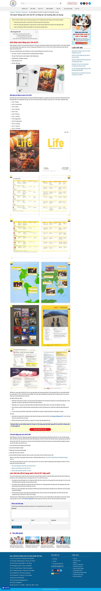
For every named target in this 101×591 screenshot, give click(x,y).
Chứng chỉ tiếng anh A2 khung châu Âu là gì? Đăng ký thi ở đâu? (81, 60)
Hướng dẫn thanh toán (58, 563)
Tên (13, 520)
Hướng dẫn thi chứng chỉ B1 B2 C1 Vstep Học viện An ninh (32, 546)
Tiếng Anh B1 (24, 12)
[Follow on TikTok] (84, 3)
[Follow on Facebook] (81, 3)
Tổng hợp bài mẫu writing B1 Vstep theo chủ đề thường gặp (63, 546)
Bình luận (14, 508)
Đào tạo (40, 8)
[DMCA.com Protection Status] (55, 573)
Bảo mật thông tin (77, 576)
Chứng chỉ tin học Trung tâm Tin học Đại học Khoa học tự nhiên (81, 73)
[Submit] (60, 3)
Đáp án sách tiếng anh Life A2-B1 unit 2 (21, 468)
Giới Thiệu (32, 8)
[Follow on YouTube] (87, 3)
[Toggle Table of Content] (35, 32)
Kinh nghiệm (49, 8)
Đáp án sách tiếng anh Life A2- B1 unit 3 (21, 470)
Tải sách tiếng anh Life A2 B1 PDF (25, 37)
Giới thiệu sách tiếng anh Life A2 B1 (22, 34)
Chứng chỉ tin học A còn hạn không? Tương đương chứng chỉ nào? (80, 65)
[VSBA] (14, 3)
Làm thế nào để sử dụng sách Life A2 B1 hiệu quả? (25, 38)
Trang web (53, 520)
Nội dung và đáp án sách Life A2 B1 (25, 35)
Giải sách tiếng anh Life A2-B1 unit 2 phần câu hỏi (24, 465)
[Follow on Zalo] (89, 3)
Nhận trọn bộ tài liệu (40, 429)
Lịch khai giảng (68, 8)
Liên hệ (54, 561)
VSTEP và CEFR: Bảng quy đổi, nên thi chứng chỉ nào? (81, 56)
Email (33, 520)
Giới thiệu (55, 559)
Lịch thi (77, 8)
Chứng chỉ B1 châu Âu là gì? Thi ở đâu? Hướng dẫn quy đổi (16, 546)
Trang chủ (25, 8)
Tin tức (58, 8)
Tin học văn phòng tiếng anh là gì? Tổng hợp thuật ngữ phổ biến (81, 69)
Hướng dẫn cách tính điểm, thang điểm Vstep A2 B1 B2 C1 (48, 546)
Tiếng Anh (18, 12)
